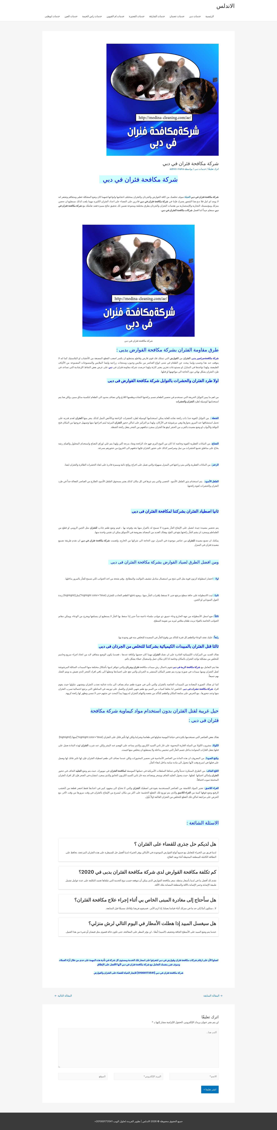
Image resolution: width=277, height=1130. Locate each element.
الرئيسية (210, 16)
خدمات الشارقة (157, 16)
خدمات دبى (195, 16)
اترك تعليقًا (213, 168)
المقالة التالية (63, 995)
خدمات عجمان (177, 16)
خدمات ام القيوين (115, 16)
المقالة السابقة (212, 995)
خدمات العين (71, 16)
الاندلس (225, 5)
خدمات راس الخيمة (92, 16)
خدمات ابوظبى (52, 16)
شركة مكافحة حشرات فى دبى (198, 688)
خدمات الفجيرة (136, 16)
